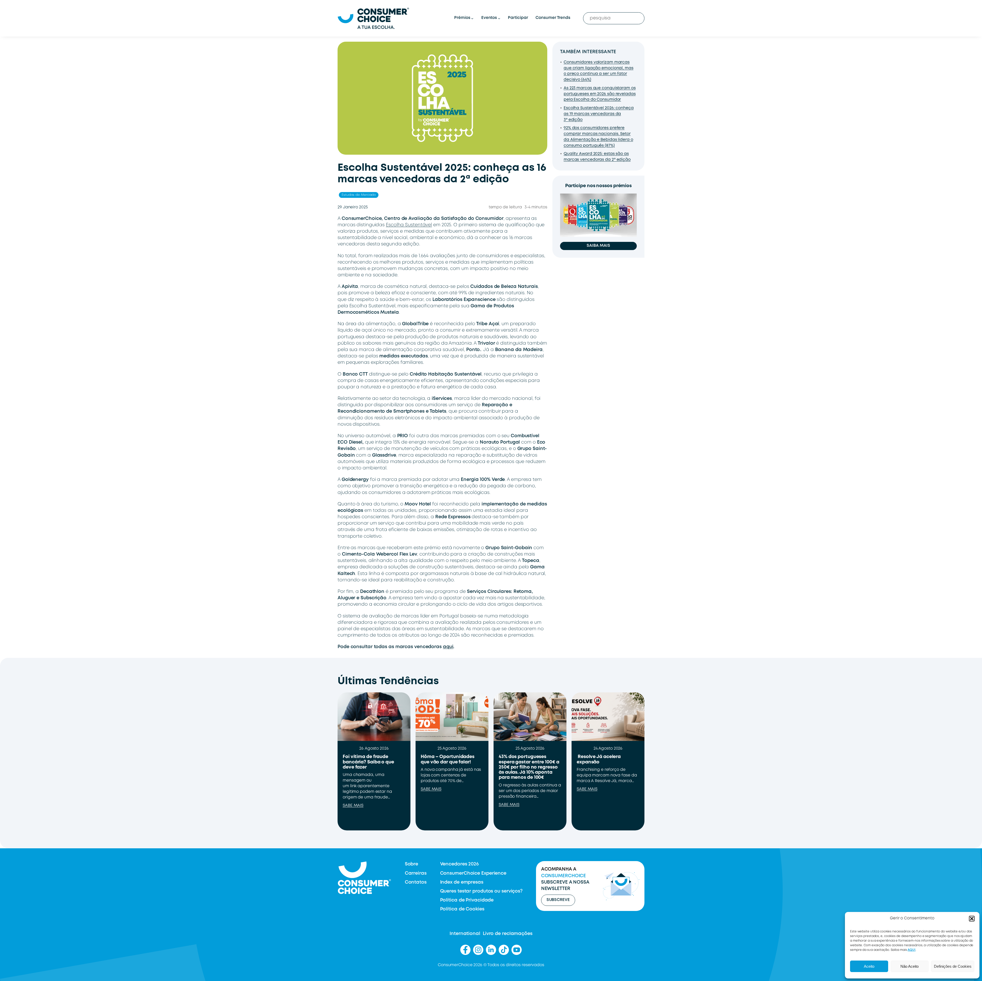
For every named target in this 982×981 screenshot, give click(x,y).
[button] (971, 918)
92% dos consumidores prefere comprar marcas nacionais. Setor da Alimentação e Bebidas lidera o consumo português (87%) (598, 136)
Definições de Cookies (953, 966)
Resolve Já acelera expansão (599, 759)
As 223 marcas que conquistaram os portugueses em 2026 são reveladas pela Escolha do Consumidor (600, 94)
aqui (448, 647)
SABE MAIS (353, 805)
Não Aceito (909, 966)
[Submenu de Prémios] (472, 18)
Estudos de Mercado (359, 195)
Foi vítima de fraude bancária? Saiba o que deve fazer (368, 762)
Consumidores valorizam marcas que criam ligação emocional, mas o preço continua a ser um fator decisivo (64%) (598, 71)
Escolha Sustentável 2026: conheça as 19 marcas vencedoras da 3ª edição (599, 113)
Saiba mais (598, 245)
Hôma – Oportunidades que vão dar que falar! (447, 759)
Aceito (869, 966)
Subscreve (558, 900)
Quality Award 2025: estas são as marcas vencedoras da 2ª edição (597, 157)
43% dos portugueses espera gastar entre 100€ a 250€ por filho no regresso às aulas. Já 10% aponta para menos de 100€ (529, 767)
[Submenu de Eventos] (499, 18)
